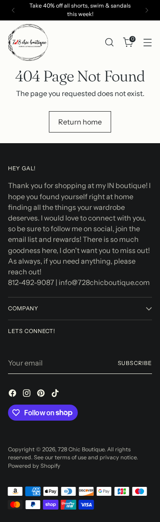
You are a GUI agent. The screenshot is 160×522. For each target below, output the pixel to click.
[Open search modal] (109, 42)
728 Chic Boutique (81, 449)
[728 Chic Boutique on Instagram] (27, 394)
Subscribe (135, 363)
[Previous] (13, 10)
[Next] (146, 10)
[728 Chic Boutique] (28, 42)
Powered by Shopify (34, 465)
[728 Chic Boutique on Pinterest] (41, 394)
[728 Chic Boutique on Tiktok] (56, 394)
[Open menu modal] (147, 42)
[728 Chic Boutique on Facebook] (13, 394)
